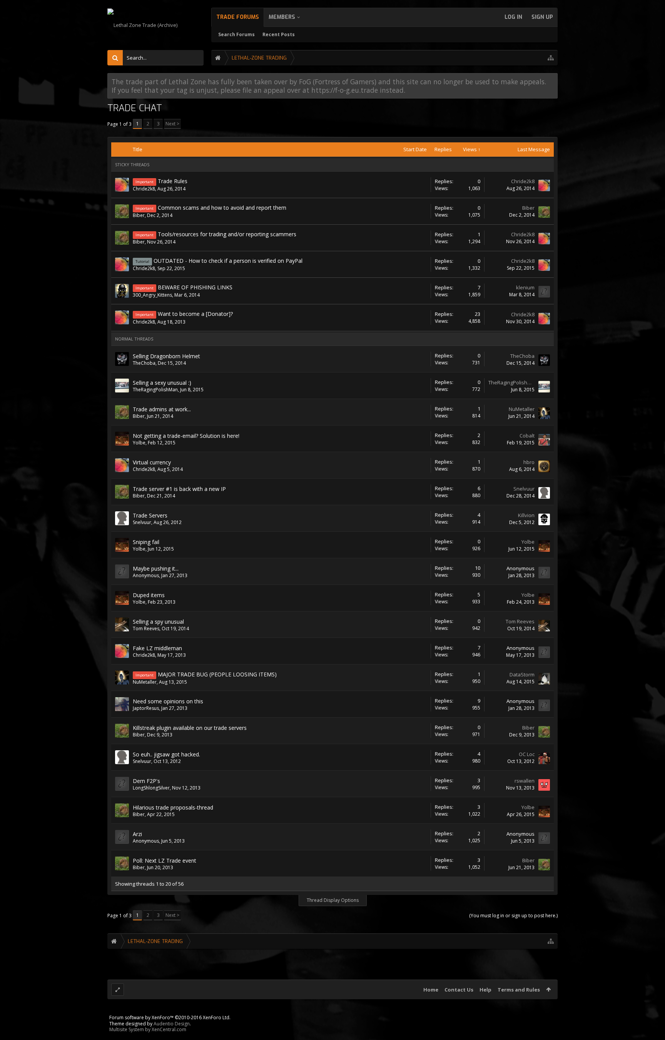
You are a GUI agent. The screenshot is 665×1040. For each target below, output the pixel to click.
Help (485, 989)
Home (430, 989)
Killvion (526, 515)
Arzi (137, 834)
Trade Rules (172, 181)
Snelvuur (524, 488)
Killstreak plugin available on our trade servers (190, 727)
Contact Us (458, 989)
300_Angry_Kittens (152, 295)
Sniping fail (146, 542)
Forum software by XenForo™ (170, 1017)
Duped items (149, 595)
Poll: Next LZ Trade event (164, 860)
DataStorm (522, 674)
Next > (172, 123)
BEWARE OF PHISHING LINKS (195, 287)
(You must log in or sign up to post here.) (513, 915)
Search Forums (236, 34)
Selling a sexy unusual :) (162, 382)
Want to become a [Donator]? (195, 313)
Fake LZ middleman (157, 648)
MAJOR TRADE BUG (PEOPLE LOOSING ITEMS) (217, 674)
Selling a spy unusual (158, 621)
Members (282, 17)
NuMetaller (522, 409)
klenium (525, 287)
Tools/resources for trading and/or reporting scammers (227, 234)
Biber (139, 215)
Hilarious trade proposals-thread (173, 807)
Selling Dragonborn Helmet (166, 356)
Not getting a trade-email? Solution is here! (186, 435)
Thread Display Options (333, 900)
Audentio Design (172, 1023)
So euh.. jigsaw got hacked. (166, 754)
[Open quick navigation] (551, 57)
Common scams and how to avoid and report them (222, 207)
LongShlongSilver (151, 788)
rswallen (525, 780)
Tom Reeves (146, 628)
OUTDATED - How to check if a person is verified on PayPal (228, 260)
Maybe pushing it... (156, 568)
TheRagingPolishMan (155, 389)
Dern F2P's (146, 781)
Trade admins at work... (162, 409)
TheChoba (144, 363)
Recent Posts (278, 34)
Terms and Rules (519, 989)
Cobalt (527, 435)
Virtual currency (152, 462)
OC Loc (527, 754)
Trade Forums (237, 17)
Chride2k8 (144, 188)
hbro (529, 462)
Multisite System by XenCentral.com (147, 1029)
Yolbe (139, 442)
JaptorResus (146, 708)
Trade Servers (150, 515)
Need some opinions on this (168, 701)
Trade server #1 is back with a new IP (179, 488)
